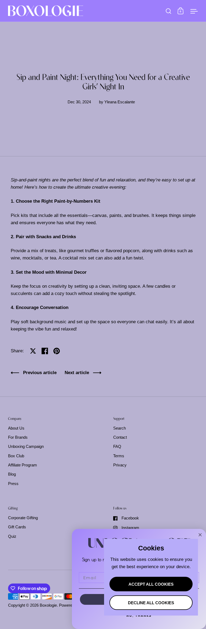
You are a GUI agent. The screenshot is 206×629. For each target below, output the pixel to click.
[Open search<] (168, 11)
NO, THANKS (139, 615)
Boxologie (48, 605)
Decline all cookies (151, 603)
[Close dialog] (200, 535)
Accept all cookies (151, 584)
